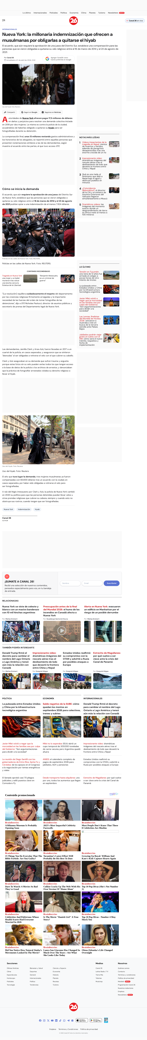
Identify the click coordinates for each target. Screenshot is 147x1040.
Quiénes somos (123, 968)
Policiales (10, 981)
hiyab (51, 127)
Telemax (99, 978)
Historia (55, 975)
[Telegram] (68, 1020)
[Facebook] (40, 1020)
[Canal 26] (74, 1007)
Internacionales (9, 29)
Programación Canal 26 (126, 985)
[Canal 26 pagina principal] (73, 24)
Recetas (56, 981)
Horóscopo (11, 978)
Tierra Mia (99, 975)
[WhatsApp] (64, 1020)
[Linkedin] (56, 1020)
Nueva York (27, 118)
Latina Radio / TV (102, 971)
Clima (9, 971)
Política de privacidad (126, 978)
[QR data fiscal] (106, 1022)
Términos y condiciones (126, 975)
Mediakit (124, 981)
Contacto (121, 971)
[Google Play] (96, 1020)
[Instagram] (44, 1020)
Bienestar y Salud (36, 968)
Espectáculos (12, 975)
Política (7, 698)
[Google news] (72, 1020)
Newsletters (125, 995)
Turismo (56, 985)
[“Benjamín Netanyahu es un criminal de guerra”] (68, 279)
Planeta (55, 978)
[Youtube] (52, 1020)
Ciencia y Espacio (59, 968)
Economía (48, 698)
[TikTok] (60, 1020)
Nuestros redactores (125, 988)
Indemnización (24, 509)
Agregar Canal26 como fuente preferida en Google (61, 59)
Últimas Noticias (13, 968)
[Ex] (48, 1020)
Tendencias (34, 985)
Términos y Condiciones (68, 1029)
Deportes (33, 971)
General (33, 975)
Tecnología (11, 985)
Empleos (121, 991)
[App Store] (82, 1020)
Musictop (99, 981)
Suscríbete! (111, 583)
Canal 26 (10, 58)
